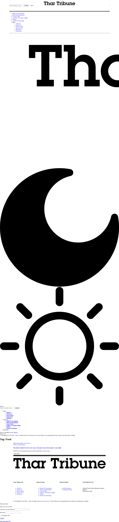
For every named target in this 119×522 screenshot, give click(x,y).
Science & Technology (19, 444)
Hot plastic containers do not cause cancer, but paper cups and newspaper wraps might (37, 448)
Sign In (15, 432)
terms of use (47, 501)
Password (2, 512)
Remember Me (6, 515)
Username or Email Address (7, 509)
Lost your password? (5, 521)
